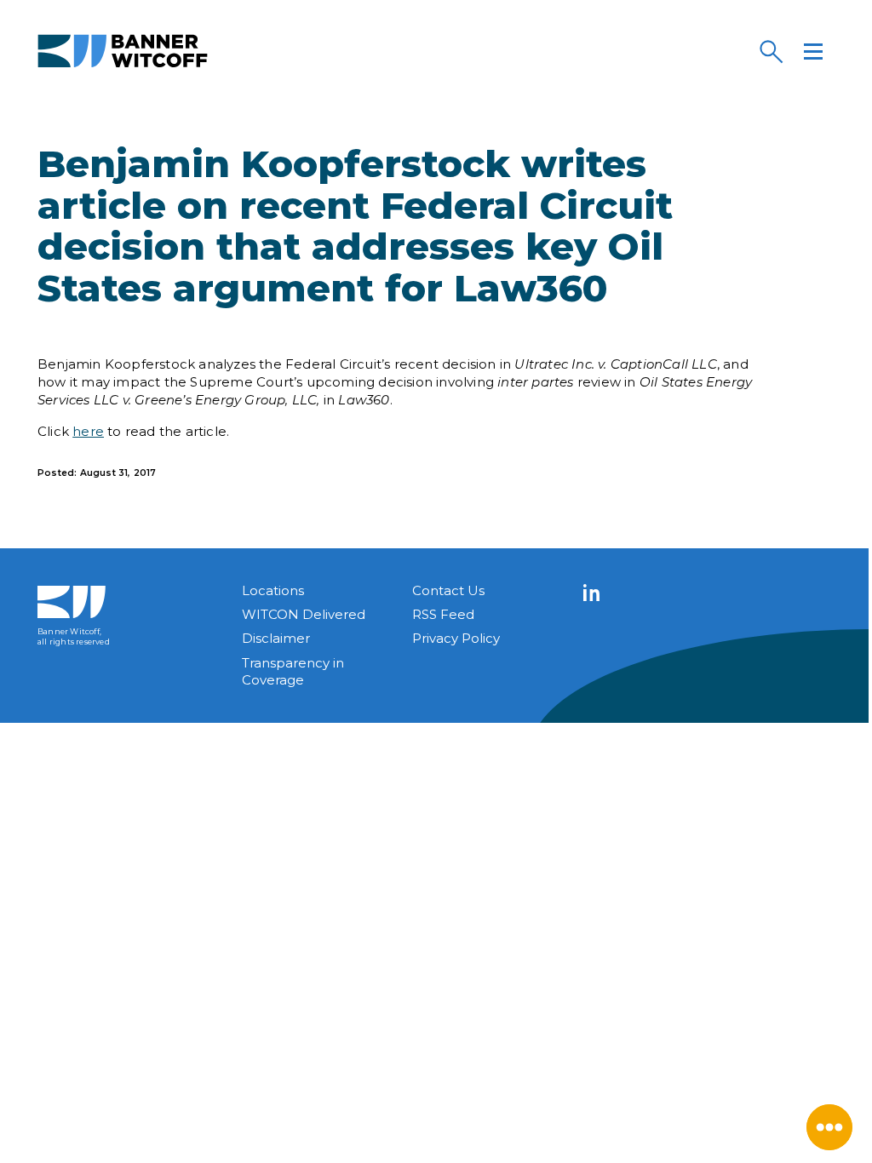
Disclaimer (276, 638)
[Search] (770, 51)
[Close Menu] (829, 1127)
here (88, 431)
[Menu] (813, 51)
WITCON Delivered (303, 614)
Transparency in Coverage (293, 671)
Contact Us (448, 590)
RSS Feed (443, 614)
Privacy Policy (456, 638)
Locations (273, 590)
